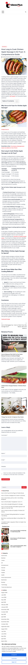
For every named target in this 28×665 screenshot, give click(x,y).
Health (2, 575)
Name (3, 453)
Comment (4, 435)
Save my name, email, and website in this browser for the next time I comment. (14, 473)
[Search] (26, 12)
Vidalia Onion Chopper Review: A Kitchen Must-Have (13, 386)
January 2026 (4, 607)
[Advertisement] (14, 28)
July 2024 (3, 631)
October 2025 (4, 612)
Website (3, 466)
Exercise (3, 567)
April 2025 (3, 617)
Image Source (5, 129)
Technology (4, 584)
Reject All (14, 662)
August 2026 (4, 592)
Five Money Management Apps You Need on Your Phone (12, 147)
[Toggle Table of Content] (16, 101)
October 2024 (4, 624)
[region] (14, 653)
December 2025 (5, 609)
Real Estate (4, 580)
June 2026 (3, 597)
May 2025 (3, 614)
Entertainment (4, 565)
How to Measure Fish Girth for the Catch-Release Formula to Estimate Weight (12, 355)
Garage (3, 570)
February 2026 (4, 604)
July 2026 (3, 595)
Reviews (4, 46)
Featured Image (5, 319)
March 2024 (4, 641)
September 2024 (5, 626)
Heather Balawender (7, 56)
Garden (3, 572)
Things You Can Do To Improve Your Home (12, 417)
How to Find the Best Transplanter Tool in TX (11, 501)
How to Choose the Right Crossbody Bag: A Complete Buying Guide (18, 531)
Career (3, 560)
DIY (2, 563)
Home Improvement (6, 577)
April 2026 (3, 602)
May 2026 (3, 599)
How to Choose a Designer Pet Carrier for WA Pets (13, 495)
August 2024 (4, 629)
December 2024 (5, 619)
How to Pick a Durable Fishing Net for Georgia (12, 504)
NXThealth (12, 96)
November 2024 (5, 621)
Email (3, 460)
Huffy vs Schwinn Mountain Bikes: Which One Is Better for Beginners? (18, 546)
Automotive (4, 555)
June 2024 (3, 634)
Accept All (14, 654)
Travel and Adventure (6, 587)
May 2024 (3, 636)
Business (3, 558)
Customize (14, 658)
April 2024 (3, 638)
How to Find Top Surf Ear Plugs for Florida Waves (12, 493)
